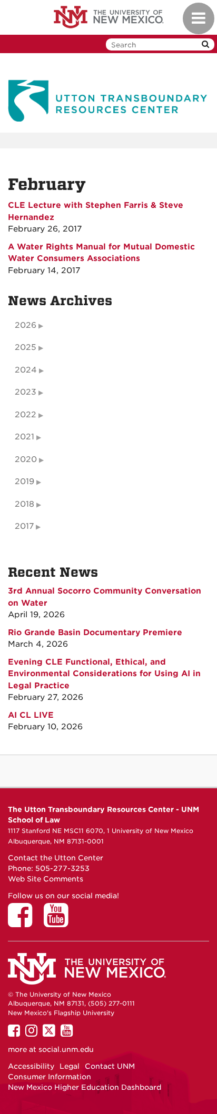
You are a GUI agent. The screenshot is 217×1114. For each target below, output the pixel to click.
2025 (25, 347)
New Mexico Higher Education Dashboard (84, 1087)
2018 (24, 504)
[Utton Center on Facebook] (24, 922)
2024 (26, 370)
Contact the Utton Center (55, 858)
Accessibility (31, 1066)
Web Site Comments (45, 879)
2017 (24, 526)
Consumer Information (49, 1076)
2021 (24, 436)
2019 (24, 481)
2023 (25, 392)
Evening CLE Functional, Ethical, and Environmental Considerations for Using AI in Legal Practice (104, 673)
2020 (26, 459)
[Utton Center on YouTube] (59, 922)
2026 (25, 325)
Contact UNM (110, 1066)
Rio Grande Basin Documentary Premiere (95, 632)
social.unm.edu (66, 1049)
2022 (25, 414)
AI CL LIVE (31, 715)
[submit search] (205, 44)
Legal (70, 1066)
